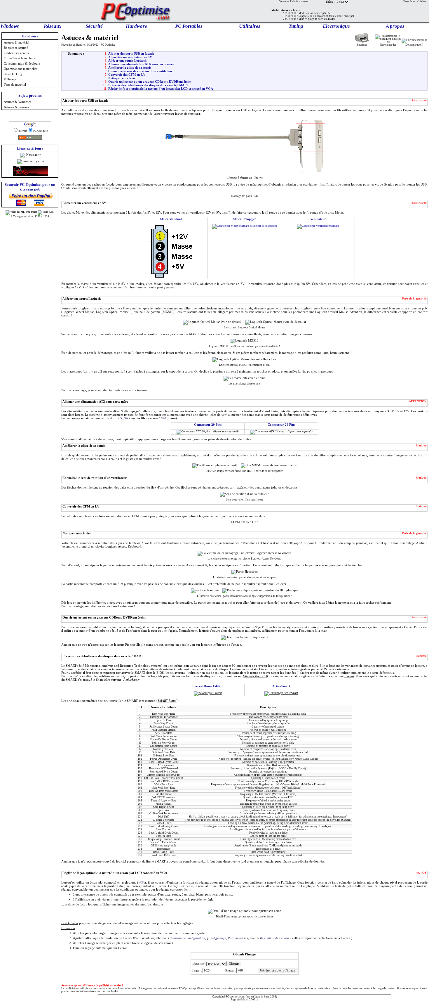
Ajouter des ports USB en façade (131, 53)
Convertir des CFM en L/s (126, 74)
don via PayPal (110, 991)
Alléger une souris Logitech (127, 60)
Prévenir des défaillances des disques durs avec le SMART (148, 85)
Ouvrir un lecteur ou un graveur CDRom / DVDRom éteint (149, 81)
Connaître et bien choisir (20, 58)
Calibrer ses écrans (16, 53)
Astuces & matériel (16, 42)
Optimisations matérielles (20, 68)
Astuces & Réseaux (16, 107)
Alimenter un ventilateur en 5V (130, 57)
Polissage (10, 79)
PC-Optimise (69, 923)
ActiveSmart (131, 679)
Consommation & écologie (22, 63)
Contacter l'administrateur (293, 1)
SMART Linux (167, 700)
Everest (349, 676)
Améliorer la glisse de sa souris (129, 67)
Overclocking (13, 74)
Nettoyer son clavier (122, 78)
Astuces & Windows (17, 101)
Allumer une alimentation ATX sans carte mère (141, 64)
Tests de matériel (15, 84)
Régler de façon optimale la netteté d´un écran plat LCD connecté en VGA (160, 88)
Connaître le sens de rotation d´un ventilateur (140, 71)
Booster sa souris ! (16, 47)
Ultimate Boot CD (255, 676)
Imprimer (362, 44)
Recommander (388, 44)
